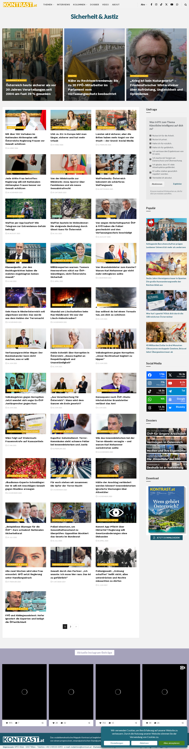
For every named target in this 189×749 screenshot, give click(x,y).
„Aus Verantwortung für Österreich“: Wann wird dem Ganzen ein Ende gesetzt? (67, 400)
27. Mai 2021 (11, 445)
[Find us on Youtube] (172, 4)
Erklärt (57, 216)
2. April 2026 (136, 100)
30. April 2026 (75, 100)
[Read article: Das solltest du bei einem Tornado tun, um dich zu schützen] (116, 297)
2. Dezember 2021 (104, 278)
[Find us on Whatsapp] (177, 4)
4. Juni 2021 (101, 408)
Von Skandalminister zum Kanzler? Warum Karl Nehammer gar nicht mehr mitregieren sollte (116, 270)
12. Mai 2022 (11, 281)
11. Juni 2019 (102, 585)
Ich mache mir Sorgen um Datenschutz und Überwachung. (167, 159)
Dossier (94, 4)
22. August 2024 (103, 237)
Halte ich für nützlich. (162, 143)
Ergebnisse (177, 184)
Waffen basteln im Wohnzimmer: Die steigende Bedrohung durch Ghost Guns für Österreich (69, 226)
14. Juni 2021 (12, 408)
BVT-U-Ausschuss (106, 216)
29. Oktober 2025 (59, 192)
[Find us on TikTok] (161, 4)
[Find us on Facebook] (151, 4)
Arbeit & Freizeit (16, 128)
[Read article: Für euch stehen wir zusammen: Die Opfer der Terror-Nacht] (70, 468)
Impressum (8, 747)
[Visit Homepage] (20, 4)
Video (105, 4)
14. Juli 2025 (57, 233)
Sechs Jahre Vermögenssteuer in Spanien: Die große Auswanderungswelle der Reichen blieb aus (166, 281)
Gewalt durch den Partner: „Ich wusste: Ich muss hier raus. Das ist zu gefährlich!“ (70, 574)
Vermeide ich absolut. (162, 177)
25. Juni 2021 (102, 319)
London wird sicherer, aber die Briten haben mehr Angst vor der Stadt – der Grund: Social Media (115, 137)
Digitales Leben (106, 128)
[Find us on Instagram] (156, 4)
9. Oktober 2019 (58, 582)
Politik (72, 76)
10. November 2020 (105, 452)
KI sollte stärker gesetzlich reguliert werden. (164, 172)
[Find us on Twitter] (166, 4)
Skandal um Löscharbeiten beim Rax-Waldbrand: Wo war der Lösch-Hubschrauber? (69, 315)
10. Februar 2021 (59, 449)
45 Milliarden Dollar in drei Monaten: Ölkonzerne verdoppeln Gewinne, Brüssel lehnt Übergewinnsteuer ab (166, 348)
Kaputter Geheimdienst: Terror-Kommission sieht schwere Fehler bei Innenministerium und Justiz (69, 441)
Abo (143, 4)
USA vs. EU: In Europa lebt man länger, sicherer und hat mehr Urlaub (68, 137)
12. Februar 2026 (104, 145)
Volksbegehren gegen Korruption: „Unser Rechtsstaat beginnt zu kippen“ (115, 356)
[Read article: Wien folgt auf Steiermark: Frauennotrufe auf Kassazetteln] (25, 424)
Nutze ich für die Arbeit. (163, 135)
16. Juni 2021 (12, 363)
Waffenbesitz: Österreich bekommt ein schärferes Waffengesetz (110, 181)
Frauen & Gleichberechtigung (23, 172)
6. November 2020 (14, 493)
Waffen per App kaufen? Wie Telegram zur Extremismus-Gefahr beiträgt (25, 226)
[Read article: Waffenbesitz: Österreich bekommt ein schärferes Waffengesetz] (116, 164)
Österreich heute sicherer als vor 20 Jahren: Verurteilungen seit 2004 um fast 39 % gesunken (31, 89)
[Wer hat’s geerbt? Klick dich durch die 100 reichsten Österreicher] (166, 300)
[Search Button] (186, 4)
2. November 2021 (14, 322)
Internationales (139, 76)
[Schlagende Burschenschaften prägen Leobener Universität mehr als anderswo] (166, 229)
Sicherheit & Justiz (16, 80)
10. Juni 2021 (57, 408)
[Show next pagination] (76, 626)
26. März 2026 (12, 148)
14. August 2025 (13, 233)
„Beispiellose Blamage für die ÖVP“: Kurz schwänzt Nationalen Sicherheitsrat (24, 530)
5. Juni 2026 (12, 100)
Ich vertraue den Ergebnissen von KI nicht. (168, 152)
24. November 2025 (14, 192)
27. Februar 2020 (14, 582)
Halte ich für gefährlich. (163, 147)
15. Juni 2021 (102, 363)
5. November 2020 (59, 490)
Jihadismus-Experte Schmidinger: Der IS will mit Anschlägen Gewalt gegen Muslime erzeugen (25, 485)
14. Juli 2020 (57, 541)
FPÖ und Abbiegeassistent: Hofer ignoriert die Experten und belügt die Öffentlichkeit (24, 618)
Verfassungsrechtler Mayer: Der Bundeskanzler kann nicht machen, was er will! (24, 356)
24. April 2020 (102, 541)
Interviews (63, 4)
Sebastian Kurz (15, 520)
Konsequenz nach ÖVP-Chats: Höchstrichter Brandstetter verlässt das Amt (113, 400)
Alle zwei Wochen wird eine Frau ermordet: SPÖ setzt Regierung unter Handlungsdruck (24, 574)
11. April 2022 (57, 281)
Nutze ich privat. (159, 139)
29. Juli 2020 (12, 537)
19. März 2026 (57, 145)
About (116, 4)
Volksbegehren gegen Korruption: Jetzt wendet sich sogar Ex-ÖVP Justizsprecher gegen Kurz (24, 400)
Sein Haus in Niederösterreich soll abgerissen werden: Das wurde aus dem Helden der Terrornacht (25, 315)
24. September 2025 (105, 189)
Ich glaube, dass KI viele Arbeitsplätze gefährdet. (163, 165)
